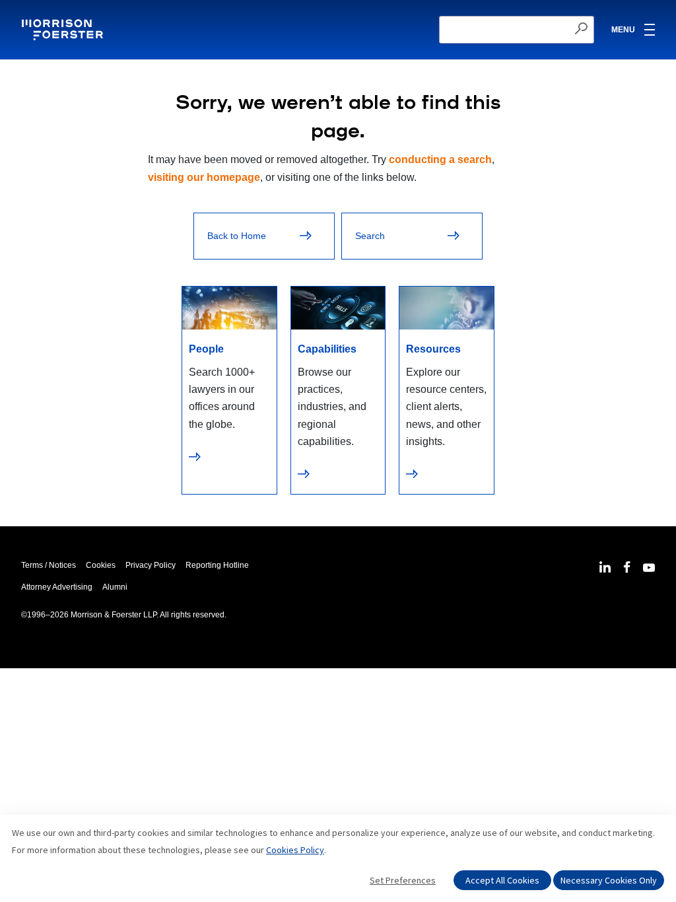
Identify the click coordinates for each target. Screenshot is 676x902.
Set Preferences (403, 880)
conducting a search (440, 159)
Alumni (114, 587)
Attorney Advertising (56, 587)
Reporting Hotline (217, 565)
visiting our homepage (204, 177)
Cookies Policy (295, 850)
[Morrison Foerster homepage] (64, 29)
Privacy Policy (150, 565)
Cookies (101, 565)
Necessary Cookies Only (608, 880)
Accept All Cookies (502, 880)
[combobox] (516, 30)
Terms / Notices (48, 565)
